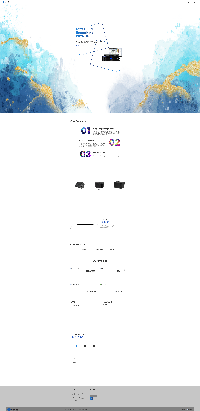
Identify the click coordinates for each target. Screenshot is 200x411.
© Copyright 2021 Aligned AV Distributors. (70, 403)
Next (130, 186)
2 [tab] (101, 103)
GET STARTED (81, 45)
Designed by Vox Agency (82, 403)
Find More (112, 201)
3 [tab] (109, 222)
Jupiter (104, 215)
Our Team (82, 390)
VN (197, 2)
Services (82, 392)
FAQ (81, 389)
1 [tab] (98, 103)
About (81, 385)
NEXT (74, 356)
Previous (69, 186)
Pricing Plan (83, 387)
